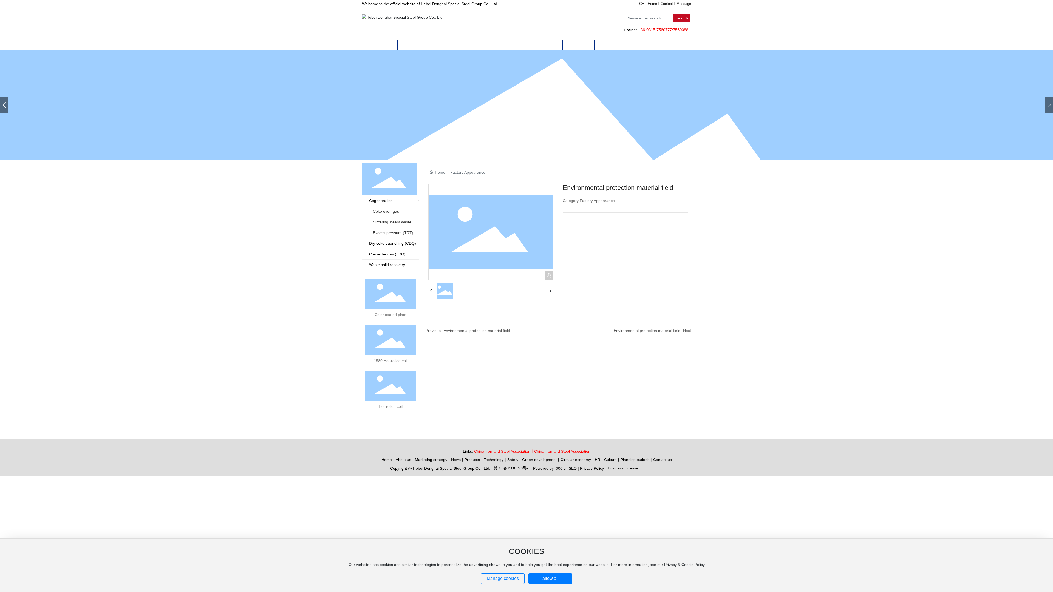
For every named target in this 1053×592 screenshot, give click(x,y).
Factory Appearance (467, 172)
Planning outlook (635, 459)
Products (472, 459)
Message (683, 4)
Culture (610, 459)
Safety (512, 459)
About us (403, 459)
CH (641, 4)
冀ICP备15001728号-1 (512, 468)
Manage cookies (503, 578)
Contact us (662, 459)
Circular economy (576, 459)
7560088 (680, 29)
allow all (550, 578)
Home (652, 4)
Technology (493, 459)
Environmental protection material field (476, 330)
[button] (1049, 105)
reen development (541, 459)
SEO (573, 468)
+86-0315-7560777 (655, 29)
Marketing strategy (431, 459)
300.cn (562, 468)
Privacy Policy (592, 468)
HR (597, 459)
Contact (667, 4)
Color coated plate (390, 314)
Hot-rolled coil (391, 406)
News (456, 459)
